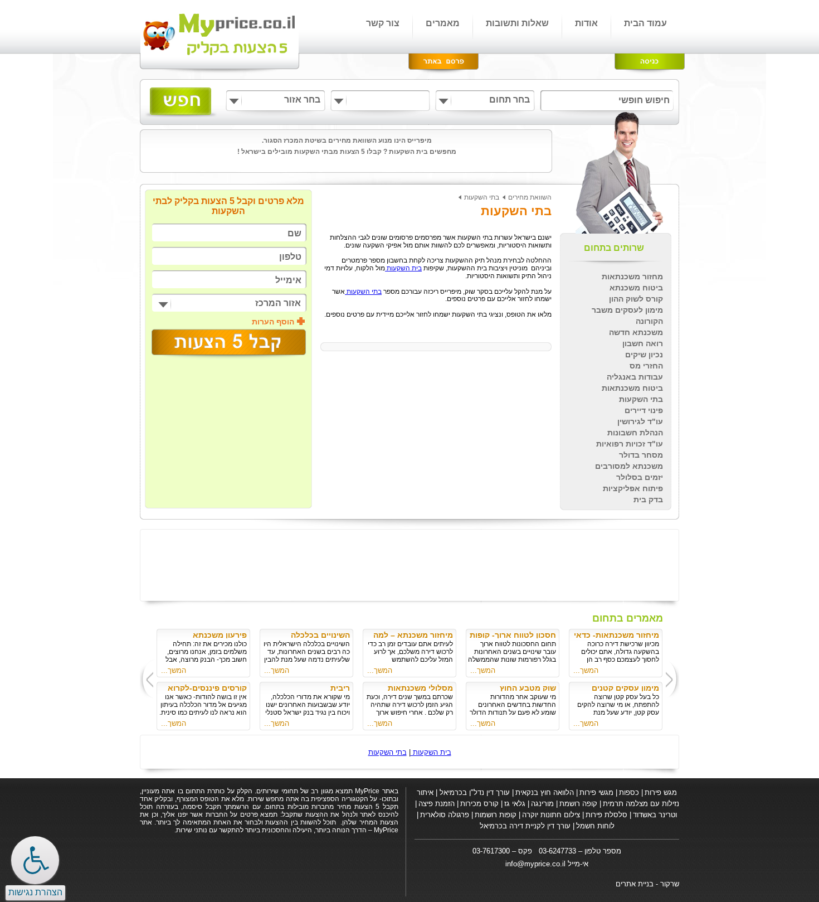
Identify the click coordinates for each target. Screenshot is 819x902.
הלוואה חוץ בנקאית (544, 792)
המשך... (585, 670)
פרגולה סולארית (444, 815)
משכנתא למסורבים (629, 466)
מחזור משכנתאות (632, 276)
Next (146, 678)
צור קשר (382, 23)
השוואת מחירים (530, 197)
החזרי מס (646, 365)
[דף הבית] (220, 37)
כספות (629, 792)
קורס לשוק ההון (636, 298)
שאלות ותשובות (517, 23)
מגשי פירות (596, 792)
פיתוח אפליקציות (633, 488)
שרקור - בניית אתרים (647, 884)
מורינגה (542, 803)
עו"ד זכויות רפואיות (629, 443)
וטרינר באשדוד (655, 815)
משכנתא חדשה (636, 332)
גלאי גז (514, 803)
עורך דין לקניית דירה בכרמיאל (525, 826)
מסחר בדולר (641, 454)
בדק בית (648, 499)
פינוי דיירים (644, 410)
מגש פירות (661, 792)
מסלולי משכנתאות (420, 687)
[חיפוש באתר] (180, 103)
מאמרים (443, 23)
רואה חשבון (642, 343)
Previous (673, 678)
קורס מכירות (479, 803)
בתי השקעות (641, 399)
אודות (586, 23)
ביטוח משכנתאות (632, 388)
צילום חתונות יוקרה (551, 815)
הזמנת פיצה (436, 803)
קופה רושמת (578, 803)
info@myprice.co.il (535, 864)
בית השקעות (403, 268)
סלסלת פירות (606, 815)
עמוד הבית (645, 23)
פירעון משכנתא (220, 635)
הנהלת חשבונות (635, 432)
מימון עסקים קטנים (625, 687)
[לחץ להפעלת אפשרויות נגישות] (35, 860)
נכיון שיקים (644, 354)
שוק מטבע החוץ (528, 687)
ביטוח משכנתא (636, 287)
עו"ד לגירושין (640, 421)
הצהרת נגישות (35, 892)
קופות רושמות (495, 815)
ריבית (340, 687)
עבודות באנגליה (635, 376)
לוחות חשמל (595, 826)
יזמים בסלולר (639, 477)
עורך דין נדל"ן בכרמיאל (473, 792)
